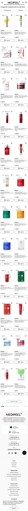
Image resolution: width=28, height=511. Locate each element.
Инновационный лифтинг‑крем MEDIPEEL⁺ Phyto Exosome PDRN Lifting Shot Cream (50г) (21, 96)
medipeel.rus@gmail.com (14, 449)
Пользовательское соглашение (14, 476)
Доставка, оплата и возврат (14, 489)
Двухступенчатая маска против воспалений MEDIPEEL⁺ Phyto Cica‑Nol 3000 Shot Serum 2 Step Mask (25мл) (21, 289)
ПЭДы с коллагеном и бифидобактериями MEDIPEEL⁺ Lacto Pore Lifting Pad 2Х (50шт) (21, 193)
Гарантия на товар (14, 491)
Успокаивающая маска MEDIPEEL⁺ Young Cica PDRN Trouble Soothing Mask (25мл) (20, 386)
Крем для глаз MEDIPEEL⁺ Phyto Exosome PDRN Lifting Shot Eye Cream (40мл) (21, 161)
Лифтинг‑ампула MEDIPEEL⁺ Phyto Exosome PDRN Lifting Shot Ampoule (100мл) (7, 161)
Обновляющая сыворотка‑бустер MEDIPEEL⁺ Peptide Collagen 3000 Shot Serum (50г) (7, 386)
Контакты (14, 466)
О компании (14, 462)
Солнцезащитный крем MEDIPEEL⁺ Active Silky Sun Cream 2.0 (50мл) (7, 193)
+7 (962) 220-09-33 (14, 437)
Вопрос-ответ (14, 479)
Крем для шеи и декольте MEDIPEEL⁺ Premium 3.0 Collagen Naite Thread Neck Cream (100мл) (7, 64)
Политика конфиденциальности (14, 474)
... (21, 406)
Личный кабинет (14, 485)
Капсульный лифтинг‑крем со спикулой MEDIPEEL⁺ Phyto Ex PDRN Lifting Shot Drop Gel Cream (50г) (20, 354)
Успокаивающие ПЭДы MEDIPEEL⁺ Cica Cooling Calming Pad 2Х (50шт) (7, 224)
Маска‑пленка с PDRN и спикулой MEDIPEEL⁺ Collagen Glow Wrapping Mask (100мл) (21, 321)
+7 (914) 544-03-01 (14, 443)
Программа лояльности (14, 487)
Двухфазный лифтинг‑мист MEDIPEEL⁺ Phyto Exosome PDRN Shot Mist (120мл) (7, 129)
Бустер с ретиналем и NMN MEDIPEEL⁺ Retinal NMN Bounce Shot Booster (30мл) (6, 33)
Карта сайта (14, 478)
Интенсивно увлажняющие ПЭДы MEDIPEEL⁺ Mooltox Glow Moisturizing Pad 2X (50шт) (6, 256)
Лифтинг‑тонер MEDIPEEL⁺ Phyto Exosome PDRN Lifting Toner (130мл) (21, 129)
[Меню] (2, 2)
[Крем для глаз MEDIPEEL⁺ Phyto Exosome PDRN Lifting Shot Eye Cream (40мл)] (21, 149)
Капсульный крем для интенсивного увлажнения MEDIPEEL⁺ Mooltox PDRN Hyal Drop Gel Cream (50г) (7, 354)
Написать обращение (14, 495)
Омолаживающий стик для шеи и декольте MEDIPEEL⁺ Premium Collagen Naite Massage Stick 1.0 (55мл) (7, 97)
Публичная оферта (14, 472)
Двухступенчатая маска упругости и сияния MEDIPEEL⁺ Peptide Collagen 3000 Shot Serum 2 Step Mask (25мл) (7, 322)
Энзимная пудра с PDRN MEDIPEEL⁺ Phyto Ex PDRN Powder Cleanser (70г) (7, 288)
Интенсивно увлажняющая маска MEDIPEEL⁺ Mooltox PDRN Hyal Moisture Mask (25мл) (21, 256)
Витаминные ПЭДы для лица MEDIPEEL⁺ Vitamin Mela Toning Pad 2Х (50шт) (20, 224)
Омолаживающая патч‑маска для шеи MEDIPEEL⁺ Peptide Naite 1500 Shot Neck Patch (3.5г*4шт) (21, 64)
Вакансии (14, 464)
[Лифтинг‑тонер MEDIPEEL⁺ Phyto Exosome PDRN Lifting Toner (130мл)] (21, 117)
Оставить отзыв (14, 493)
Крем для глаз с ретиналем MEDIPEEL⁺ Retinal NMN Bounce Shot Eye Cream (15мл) (20, 33)
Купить (8, 40)
